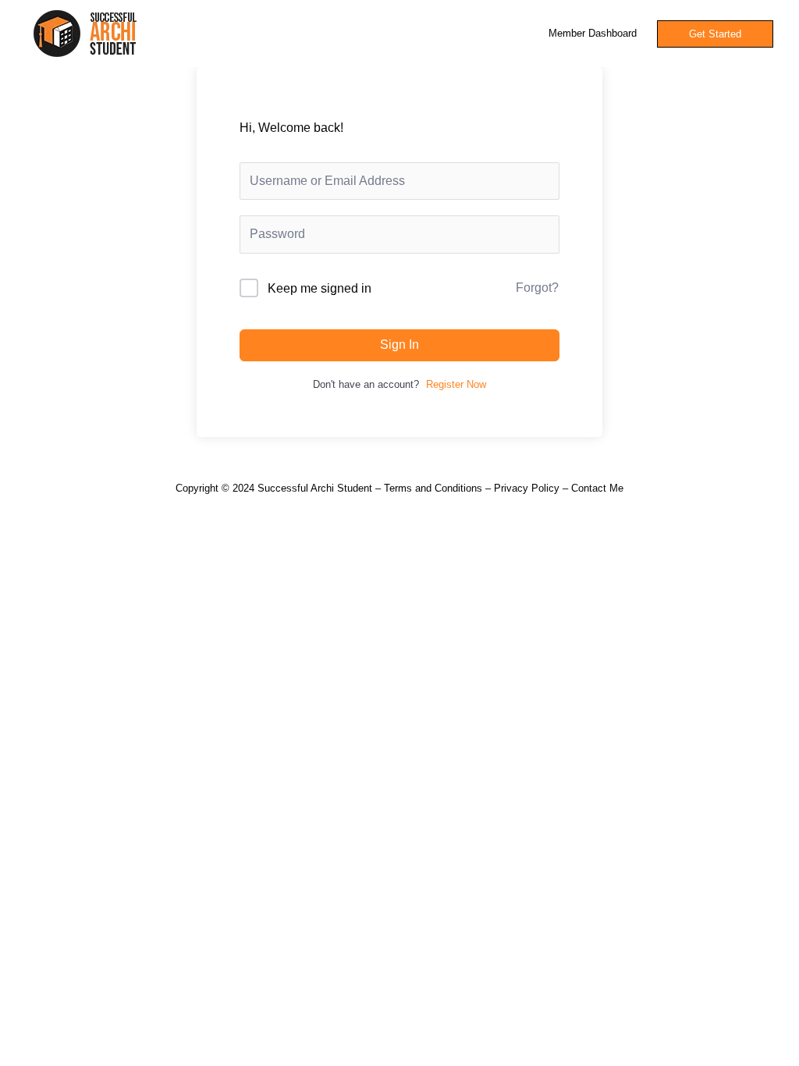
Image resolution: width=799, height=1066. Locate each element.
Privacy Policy (526, 488)
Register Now (456, 384)
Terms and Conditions (433, 488)
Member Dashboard (593, 33)
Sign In (399, 344)
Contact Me (597, 488)
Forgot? (537, 287)
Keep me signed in (319, 288)
